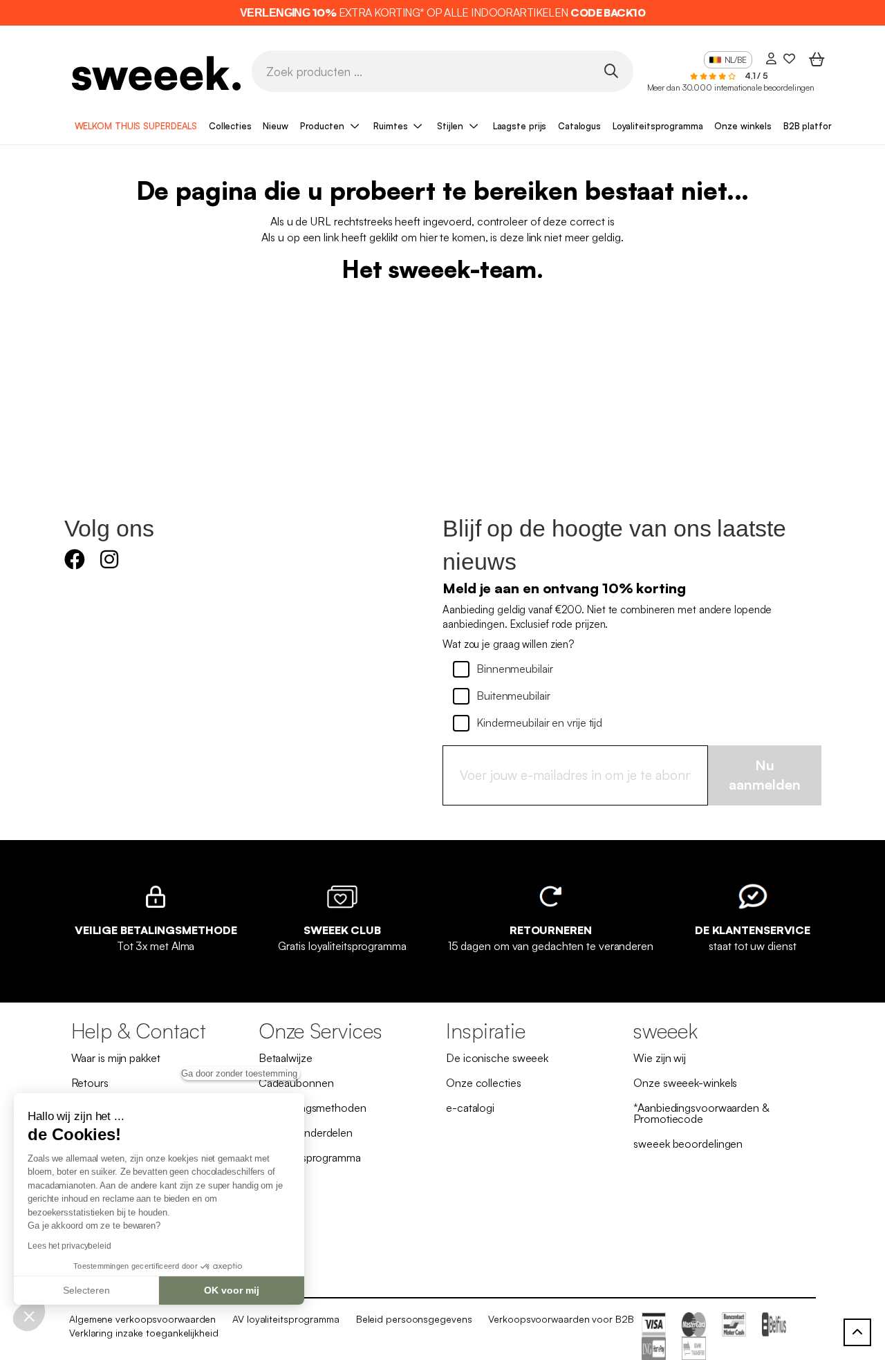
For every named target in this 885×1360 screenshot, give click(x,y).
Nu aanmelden (765, 775)
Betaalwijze (286, 1058)
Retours (90, 1083)
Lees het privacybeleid (69, 1246)
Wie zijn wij (659, 1058)
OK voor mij (231, 1290)
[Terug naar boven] (857, 1332)
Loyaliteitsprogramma (658, 125)
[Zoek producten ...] (611, 70)
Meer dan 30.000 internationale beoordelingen (731, 87)
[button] (29, 1315)
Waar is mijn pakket (115, 1058)
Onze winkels (743, 125)
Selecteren (86, 1290)
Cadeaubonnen (296, 1083)
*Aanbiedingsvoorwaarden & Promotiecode (701, 1113)
